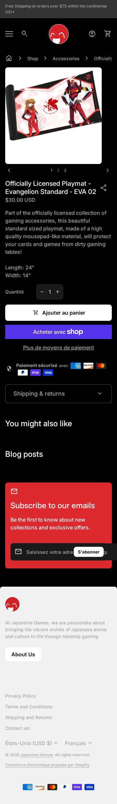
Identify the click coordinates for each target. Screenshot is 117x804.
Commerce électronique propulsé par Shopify (47, 764)
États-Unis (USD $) (32, 743)
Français (79, 743)
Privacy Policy (20, 696)
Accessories (66, 58)
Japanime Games (36, 754)
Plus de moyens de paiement (58, 347)
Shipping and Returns (28, 717)
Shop (32, 58)
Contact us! (17, 728)
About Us (26, 656)
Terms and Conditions (29, 706)
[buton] (32, 743)
